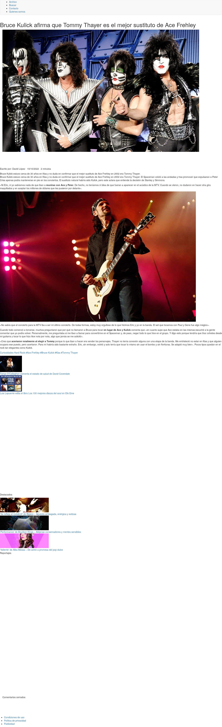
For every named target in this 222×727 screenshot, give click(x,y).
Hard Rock (19, 352)
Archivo (13, 1)
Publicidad (9, 723)
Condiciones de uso (14, 717)
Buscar (12, 5)
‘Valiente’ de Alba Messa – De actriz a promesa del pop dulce (31, 549)
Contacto (13, 8)
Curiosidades (6, 352)
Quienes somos (17, 11)
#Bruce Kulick (47, 352)
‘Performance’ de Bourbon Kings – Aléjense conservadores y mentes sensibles (40, 531)
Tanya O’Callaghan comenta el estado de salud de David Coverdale (35, 373)
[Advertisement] (79, 159)
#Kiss (57, 352)
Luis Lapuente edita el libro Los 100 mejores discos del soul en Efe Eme (37, 393)
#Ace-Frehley (32, 352)
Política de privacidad (15, 720)
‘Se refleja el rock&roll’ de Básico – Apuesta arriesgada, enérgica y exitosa (38, 514)
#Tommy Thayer (69, 352)
